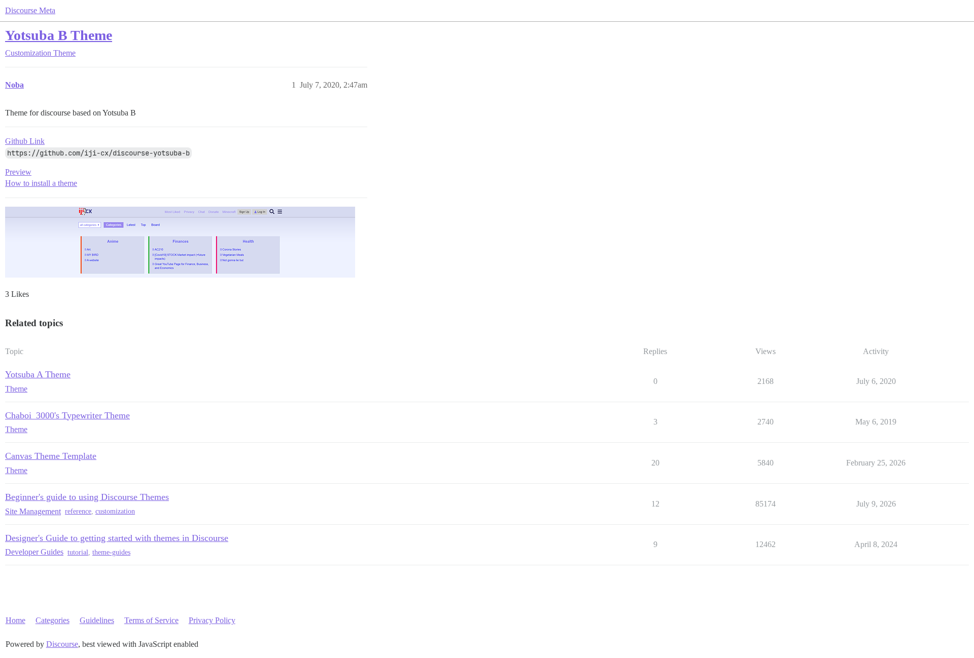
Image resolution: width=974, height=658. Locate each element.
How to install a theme (41, 183)
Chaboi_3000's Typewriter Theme (67, 415)
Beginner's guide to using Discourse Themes (87, 497)
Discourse (62, 644)
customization (115, 511)
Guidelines (97, 620)
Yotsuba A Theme (38, 374)
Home (15, 620)
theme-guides (111, 552)
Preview (18, 172)
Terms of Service (151, 620)
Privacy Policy (212, 620)
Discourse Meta (30, 10)
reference (78, 511)
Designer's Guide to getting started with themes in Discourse (116, 538)
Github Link (25, 141)
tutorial (77, 552)
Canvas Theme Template (50, 456)
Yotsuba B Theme (58, 35)
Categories (52, 620)
